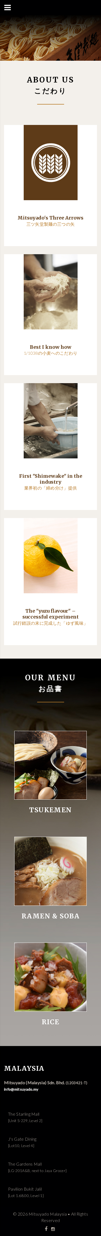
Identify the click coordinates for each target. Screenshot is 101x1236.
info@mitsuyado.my (21, 1089)
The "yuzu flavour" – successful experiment (50, 614)
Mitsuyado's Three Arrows (50, 218)
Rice (51, 1022)
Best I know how (50, 347)
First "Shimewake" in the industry (50, 479)
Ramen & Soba (50, 916)
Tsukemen (50, 810)
